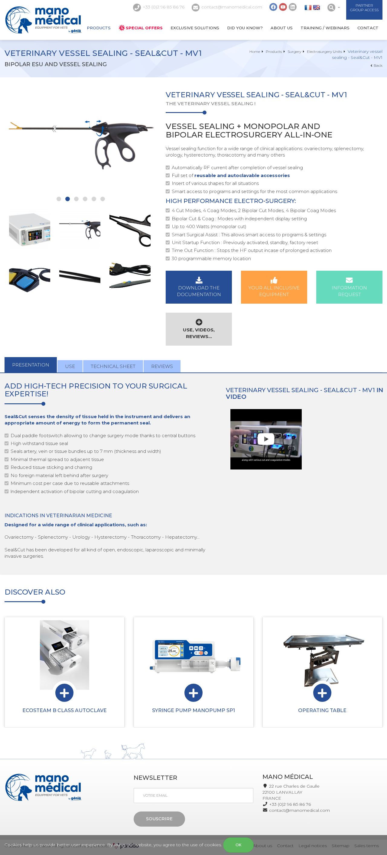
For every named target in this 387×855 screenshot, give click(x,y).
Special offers (144, 27)
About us (282, 27)
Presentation (30, 365)
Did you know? (245, 27)
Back (378, 65)
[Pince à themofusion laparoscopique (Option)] (81, 141)
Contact (368, 27)
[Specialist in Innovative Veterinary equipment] (43, 20)
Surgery (294, 51)
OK (238, 845)
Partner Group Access (364, 7)
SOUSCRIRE (159, 818)
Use (70, 366)
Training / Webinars (325, 27)
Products (99, 27)
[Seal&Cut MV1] (29, 228)
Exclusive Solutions (195, 27)
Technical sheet (113, 366)
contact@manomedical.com (231, 7)
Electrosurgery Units (324, 51)
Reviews (162, 366)
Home (254, 51)
